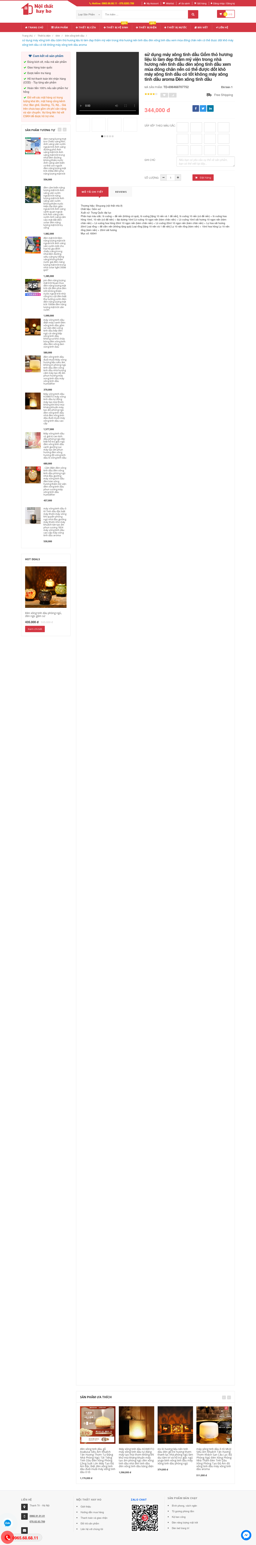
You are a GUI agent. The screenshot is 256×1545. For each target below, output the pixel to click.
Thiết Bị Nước (176, 27)
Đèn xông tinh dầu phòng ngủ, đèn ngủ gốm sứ (43, 614)
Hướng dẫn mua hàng (92, 1512)
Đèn (58, 35)
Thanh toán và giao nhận (94, 1518)
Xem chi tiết (35, 628)
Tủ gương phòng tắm (183, 1511)
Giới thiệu (86, 1506)
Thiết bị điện (44, 35)
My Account (153, 3)
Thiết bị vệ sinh (117, 26)
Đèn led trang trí (180, 1528)
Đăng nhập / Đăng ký (224, 3)
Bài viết (202, 27)
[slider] (151, 94)
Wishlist (170, 3)
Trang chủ (35, 27)
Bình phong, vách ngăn (184, 1505)
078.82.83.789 (37, 1521)
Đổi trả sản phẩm (90, 1523)
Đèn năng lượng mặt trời (185, 1522)
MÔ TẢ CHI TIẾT (92, 191)
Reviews (121, 191)
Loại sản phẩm (87, 14)
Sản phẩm (61, 27)
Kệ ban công (179, 1517)
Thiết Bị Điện (147, 26)
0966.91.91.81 (37, 1516)
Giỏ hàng (202, 3)
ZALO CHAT (139, 1499)
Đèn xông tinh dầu (74, 35)
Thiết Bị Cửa (87, 27)
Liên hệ (223, 27)
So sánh (185, 3)
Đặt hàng (205, 177)
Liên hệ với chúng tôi (92, 1529)
